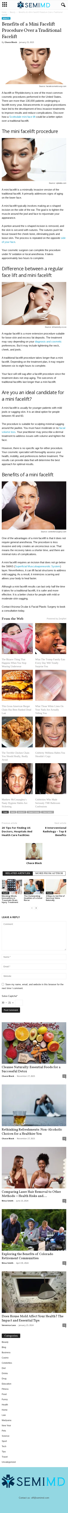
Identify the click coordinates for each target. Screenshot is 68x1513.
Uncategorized (9, 1462)
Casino (5, 1358)
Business (6, 1352)
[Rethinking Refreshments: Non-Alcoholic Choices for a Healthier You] (34, 1105)
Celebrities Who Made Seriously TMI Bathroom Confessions (47, 803)
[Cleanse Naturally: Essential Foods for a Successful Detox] (34, 1043)
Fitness (5, 1389)
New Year (6, 1425)
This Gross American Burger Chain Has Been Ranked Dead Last (16, 710)
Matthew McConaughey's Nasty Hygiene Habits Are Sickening (14, 803)
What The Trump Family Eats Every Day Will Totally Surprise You (50, 663)
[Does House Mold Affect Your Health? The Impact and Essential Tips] (34, 1292)
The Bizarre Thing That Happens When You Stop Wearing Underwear (14, 663)
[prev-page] (32, 908)
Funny (5, 1399)
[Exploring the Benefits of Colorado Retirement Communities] (34, 1230)
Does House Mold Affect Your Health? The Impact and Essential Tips (32, 1318)
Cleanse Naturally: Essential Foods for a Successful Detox (31, 1069)
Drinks (5, 1373)
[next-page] (36, 908)
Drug (4, 1378)
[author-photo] (34, 851)
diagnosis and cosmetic (48, 341)
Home (4, 12)
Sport (4, 1441)
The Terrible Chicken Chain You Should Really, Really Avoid (15, 756)
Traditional (33, 812)
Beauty (12, 12)
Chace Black (11, 42)
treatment (47, 812)
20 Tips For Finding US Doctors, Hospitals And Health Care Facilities (17, 831)
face (13, 812)
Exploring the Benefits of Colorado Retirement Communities (27, 1256)
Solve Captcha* (9, 996)
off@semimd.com (40, 1497)
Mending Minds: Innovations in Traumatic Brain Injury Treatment (10, 899)
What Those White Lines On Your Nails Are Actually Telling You (49, 710)
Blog (4, 1347)
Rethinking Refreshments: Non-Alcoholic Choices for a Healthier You (32, 1131)
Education (6, 1384)
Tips (4, 1451)
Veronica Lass (9, 1325)
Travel (5, 1457)
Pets (4, 1431)
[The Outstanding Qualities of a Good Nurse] (34, 886)
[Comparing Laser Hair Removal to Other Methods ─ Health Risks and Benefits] (34, 1167)
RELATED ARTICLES (17, 873)
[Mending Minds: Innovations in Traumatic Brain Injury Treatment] (12, 886)
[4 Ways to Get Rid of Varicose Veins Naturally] (56, 886)
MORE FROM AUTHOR (49, 873)
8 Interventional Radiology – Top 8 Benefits (54, 831)
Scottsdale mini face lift (22, 116)
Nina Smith (7, 1200)
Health (5, 893)
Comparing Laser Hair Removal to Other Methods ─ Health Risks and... (31, 1194)
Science (5, 1436)
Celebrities (7, 1363)
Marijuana (6, 1420)
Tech (4, 1446)
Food (4, 1394)
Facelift (21, 812)
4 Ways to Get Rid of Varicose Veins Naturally (55, 898)
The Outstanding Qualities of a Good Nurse (33, 898)
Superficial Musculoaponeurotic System (37, 566)
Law (4, 1415)
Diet (4, 1368)
